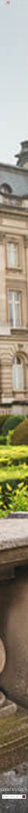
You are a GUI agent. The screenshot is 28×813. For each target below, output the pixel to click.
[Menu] (2, 3)
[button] (23, 796)
